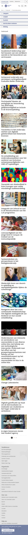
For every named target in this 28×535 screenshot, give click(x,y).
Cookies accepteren (8, 530)
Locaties (3, 508)
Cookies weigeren (7, 533)
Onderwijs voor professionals (8, 456)
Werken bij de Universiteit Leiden (9, 497)
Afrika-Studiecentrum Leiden (8, 484)
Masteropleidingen (6, 452)
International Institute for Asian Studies (11, 491)
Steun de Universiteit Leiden (8, 499)
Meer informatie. (6, 528)
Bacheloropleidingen (6, 449)
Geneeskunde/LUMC (6, 473)
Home (2, 10)
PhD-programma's (6, 454)
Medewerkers (17, 1)
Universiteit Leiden (4, 1)
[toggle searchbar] (19, 6)
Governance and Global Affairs (9, 475)
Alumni (3, 502)
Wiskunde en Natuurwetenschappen (10, 482)
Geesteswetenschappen (7, 471)
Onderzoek (8, 10)
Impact (3, 504)
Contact (3, 517)
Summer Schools (6, 458)
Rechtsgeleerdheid (6, 478)
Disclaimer (4, 511)
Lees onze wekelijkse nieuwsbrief (9, 523)
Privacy (3, 515)
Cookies (3, 513)
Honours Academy (6, 487)
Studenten (12, 1)
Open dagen (4, 461)
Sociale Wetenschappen (7, 480)
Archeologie (4, 469)
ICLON (3, 489)
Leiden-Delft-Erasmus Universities (10, 506)
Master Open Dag (6, 463)
